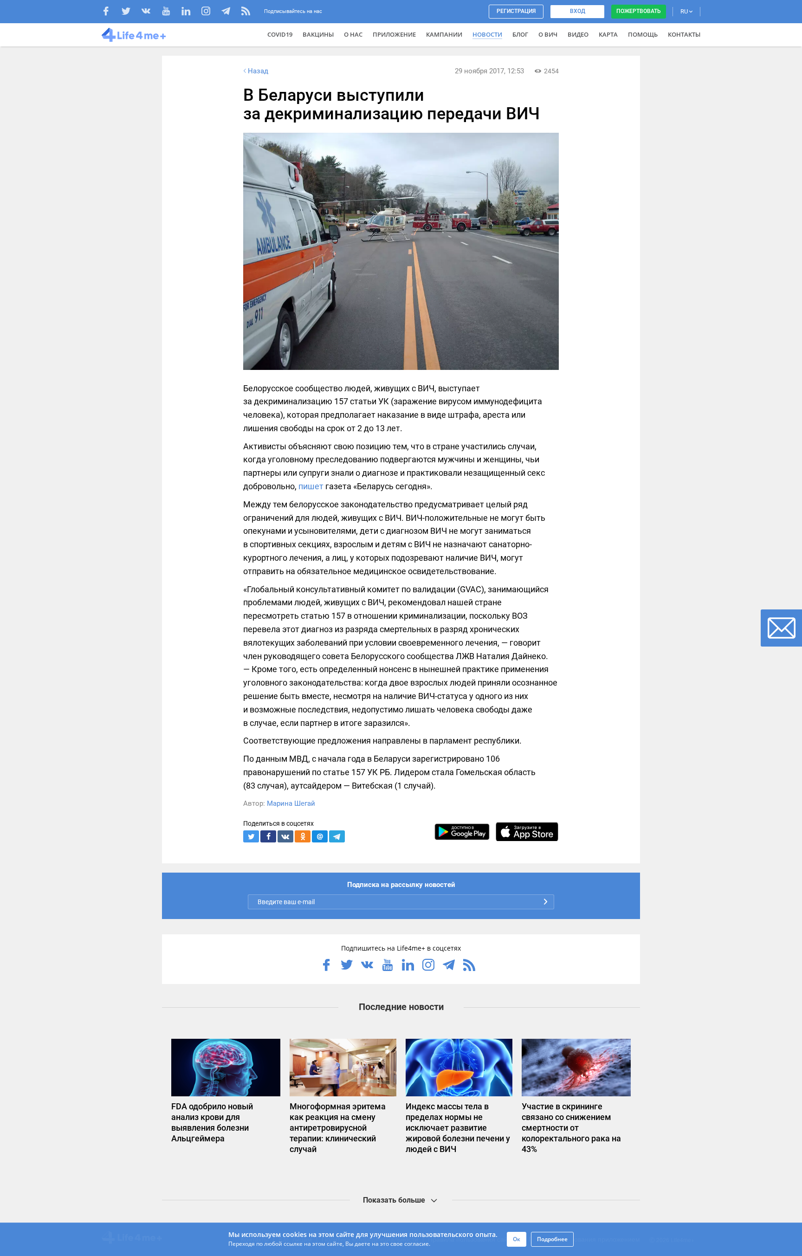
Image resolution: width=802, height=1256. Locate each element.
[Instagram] (210, 12)
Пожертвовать (638, 11)
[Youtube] (171, 12)
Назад (258, 71)
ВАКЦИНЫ (318, 34)
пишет (310, 486)
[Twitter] (131, 12)
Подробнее (552, 1239)
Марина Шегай (291, 803)
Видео (578, 34)
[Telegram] (230, 12)
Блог (520, 34)
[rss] (245, 12)
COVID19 (279, 34)
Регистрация (516, 11)
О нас (353, 34)
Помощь (643, 34)
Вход (577, 11)
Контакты (684, 34)
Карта (608, 34)
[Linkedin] (190, 12)
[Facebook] (111, 12)
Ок (516, 1239)
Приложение (394, 34)
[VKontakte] (151, 12)
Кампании (444, 34)
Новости (487, 34)
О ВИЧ (547, 34)
